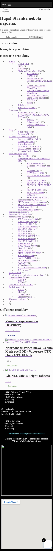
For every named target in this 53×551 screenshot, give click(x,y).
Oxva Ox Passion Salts (28, 151)
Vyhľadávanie (36, 37)
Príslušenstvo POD (26, 207)
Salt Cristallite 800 (26, 255)
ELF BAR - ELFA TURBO (39, 185)
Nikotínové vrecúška (18, 277)
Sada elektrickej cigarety (28, 209)
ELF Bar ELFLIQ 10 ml (28, 146)
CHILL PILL (23, 64)
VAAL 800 (23, 263)
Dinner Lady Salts (26, 141)
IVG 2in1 (31, 195)
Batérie (21, 289)
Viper (29, 103)
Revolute (22, 69)
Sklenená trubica (25, 297)
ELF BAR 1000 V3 (26, 229)
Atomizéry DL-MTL (27, 112)
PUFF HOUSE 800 (26, 251)
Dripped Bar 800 (25, 224)
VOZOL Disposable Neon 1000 (32, 268)
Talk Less (22, 105)
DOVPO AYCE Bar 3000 (38, 175)
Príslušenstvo (14, 287)
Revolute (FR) (24, 134)
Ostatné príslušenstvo (36, 124)
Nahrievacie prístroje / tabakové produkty (26, 275)
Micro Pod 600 (24, 248)
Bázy (11, 129)
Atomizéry (13, 110)
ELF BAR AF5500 (35, 190)
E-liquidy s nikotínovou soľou (22, 136)
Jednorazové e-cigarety (19, 217)
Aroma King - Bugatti (27, 221)
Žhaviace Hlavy (25, 156)
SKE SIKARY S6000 (27, 260)
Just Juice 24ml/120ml (36, 95)
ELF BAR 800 (24, 234)
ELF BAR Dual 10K (27, 241)
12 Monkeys (32, 73)
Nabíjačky (22, 294)
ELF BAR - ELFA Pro (37, 183)
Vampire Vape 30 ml (26, 107)
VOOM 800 (23, 265)
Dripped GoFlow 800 (27, 226)
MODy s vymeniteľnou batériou (32, 202)
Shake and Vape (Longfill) (29, 71)
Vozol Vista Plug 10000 (37, 197)
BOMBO (31, 76)
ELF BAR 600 (24, 231)
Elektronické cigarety (18, 153)
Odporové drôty (34, 122)
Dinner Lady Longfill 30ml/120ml (36, 87)
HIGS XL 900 (24, 243)
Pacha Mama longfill (36, 98)
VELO (21, 282)
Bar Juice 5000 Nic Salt (28, 139)
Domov (6, 9)
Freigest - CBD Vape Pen (20, 214)
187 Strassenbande (35, 163)
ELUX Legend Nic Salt (28, 149)
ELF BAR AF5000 (26, 238)
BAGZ (21, 280)
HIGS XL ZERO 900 (27, 246)
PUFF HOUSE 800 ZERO (29, 253)
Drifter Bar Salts (25, 144)
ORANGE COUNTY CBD (21, 285)
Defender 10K (33, 170)
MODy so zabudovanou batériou (32, 204)
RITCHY (31, 100)
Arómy (12, 61)
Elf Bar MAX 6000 (35, 192)
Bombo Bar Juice (34, 78)
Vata (29, 127)
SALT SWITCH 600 (27, 258)
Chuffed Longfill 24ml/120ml (39, 81)
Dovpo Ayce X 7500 (36, 180)
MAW (20, 66)
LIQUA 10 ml (15, 272)
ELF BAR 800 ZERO (27, 236)
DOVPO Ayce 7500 (35, 173)
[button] (4, 4)
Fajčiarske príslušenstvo (19, 212)
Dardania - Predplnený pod (38, 166)
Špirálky (30, 120)
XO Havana (23, 270)
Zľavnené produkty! (17, 299)
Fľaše (20, 292)
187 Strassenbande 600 (28, 219)
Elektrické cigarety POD (28, 200)
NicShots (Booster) (26, 132)
